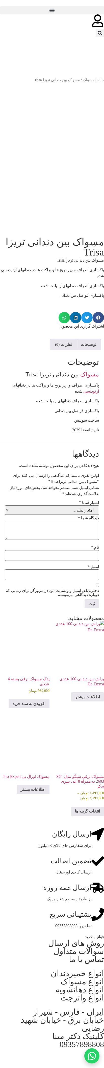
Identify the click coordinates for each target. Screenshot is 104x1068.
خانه (100, 80)
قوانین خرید (94, 937)
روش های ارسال (76, 943)
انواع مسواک (82, 981)
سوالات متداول (79, 951)
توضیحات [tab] (88, 344)
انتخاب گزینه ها (87, 811)
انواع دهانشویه (79, 989)
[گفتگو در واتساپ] (91, 1055)
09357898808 (82, 1044)
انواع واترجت (82, 997)
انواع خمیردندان (77, 973)
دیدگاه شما (88, 518)
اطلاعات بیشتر (87, 697)
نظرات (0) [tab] (63, 344)
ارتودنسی (91, 391)
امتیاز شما (89, 503)
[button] (52, 10)
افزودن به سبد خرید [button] (29, 703)
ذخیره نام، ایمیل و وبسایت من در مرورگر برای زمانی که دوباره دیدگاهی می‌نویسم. (52, 593)
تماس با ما (86, 959)
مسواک (88, 80)
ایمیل (93, 567)
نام (95, 547)
